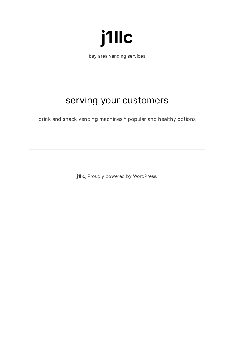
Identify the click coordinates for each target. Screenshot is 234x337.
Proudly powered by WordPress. (122, 176)
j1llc (117, 37)
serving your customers (117, 100)
